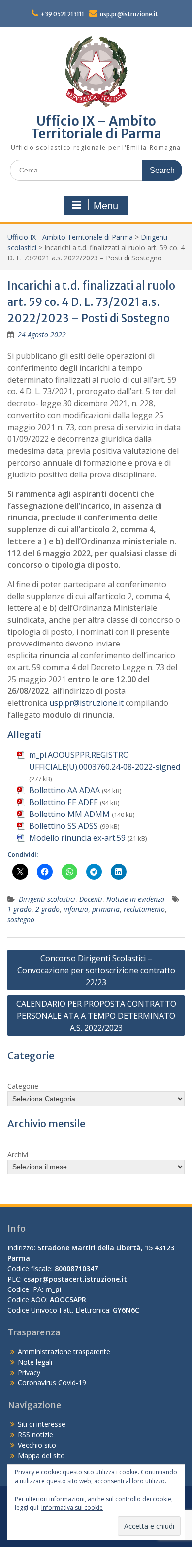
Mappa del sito (41, 1455)
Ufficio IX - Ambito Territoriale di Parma (70, 237)
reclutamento (144, 909)
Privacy (29, 1372)
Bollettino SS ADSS (63, 825)
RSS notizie (35, 1434)
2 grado (47, 909)
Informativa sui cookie (72, 1508)
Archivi (17, 1154)
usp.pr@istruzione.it (129, 14)
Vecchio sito (37, 1445)
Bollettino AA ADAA (64, 790)
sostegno (20, 919)
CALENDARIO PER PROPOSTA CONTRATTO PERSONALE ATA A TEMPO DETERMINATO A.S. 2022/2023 (96, 1015)
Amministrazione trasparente (64, 1351)
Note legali (35, 1362)
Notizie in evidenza (135, 898)
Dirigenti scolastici (47, 898)
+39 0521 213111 (62, 14)
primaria (106, 909)
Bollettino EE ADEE (63, 802)
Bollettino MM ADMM (69, 814)
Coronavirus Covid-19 (52, 1382)
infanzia (76, 909)
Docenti (90, 898)
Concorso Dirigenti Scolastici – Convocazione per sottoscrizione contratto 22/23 (96, 970)
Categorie (22, 1086)
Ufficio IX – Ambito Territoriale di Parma (96, 127)
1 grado (19, 909)
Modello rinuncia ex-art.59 (77, 837)
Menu (106, 205)
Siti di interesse (41, 1424)
